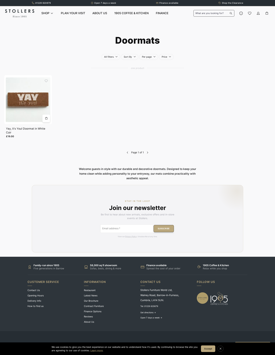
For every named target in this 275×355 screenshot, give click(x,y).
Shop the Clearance (232, 3)
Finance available (168, 3)
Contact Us (34, 290)
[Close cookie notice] (220, 349)
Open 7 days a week (105, 3)
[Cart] (267, 13)
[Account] (258, 13)
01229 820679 (43, 3)
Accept (208, 348)
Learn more (96, 350)
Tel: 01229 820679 (149, 306)
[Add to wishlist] (46, 81)
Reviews (88, 316)
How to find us (36, 306)
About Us (89, 321)
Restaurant (90, 290)
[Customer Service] (241, 13)
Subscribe (164, 228)
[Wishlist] (250, 13)
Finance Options (92, 311)
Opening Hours (36, 295)
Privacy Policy (131, 236)
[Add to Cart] (46, 118)
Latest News (90, 295)
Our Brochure (91, 300)
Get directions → (148, 312)
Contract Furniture (94, 306)
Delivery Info (34, 300)
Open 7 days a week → (151, 317)
